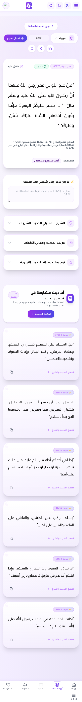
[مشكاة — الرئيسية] (29, 6)
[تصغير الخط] (45, 38)
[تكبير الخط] (32, 38)
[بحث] (51, 5)
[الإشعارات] (59, 5)
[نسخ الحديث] (11, 372)
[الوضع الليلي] (67, 5)
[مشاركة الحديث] (41, 48)
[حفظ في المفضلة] (32, 48)
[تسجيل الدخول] (6, 5)
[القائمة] (76, 5)
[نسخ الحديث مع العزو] (50, 48)
